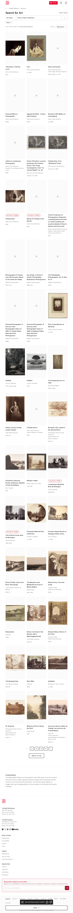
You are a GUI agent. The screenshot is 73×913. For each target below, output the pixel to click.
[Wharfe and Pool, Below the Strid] (36, 707)
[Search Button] (61, 2)
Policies (4, 843)
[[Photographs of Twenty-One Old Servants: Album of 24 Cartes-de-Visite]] (15, 256)
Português (22, 898)
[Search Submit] (64, 18)
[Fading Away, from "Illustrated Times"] (57, 142)
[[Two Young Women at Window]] (57, 305)
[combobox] (39, 18)
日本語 (50, 898)
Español (14, 898)
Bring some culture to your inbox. (15, 882)
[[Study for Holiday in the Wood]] (36, 196)
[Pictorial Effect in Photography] (15, 95)
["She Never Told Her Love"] (15, 48)
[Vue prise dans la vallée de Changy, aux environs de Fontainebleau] (57, 707)
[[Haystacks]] (15, 613)
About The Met (6, 835)
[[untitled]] (57, 662)
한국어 (56, 898)
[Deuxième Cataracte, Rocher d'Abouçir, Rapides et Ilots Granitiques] (15, 462)
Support (4, 851)
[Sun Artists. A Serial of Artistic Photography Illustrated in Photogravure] (36, 256)
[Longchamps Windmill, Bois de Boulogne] (57, 462)
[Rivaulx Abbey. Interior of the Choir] (57, 613)
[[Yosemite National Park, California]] (36, 513)
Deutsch (43, 898)
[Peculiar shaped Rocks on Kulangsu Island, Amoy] (57, 513)
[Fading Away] (15, 196)
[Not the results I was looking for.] (50, 902)
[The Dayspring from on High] (57, 362)
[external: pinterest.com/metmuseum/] (7, 829)
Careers (4, 866)
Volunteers (5, 869)
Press (3, 846)
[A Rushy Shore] (36, 409)
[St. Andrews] (15, 707)
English (8, 898)
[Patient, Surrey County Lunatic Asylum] (15, 409)
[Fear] (36, 48)
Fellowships (5, 872)
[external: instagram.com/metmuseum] (10, 829)
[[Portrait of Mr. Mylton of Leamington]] (57, 95)
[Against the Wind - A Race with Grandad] (36, 95)
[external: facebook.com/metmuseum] (2, 829)
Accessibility (5, 841)
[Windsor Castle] (36, 462)
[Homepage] (7, 3)
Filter (35, 908)
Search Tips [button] (62, 12)
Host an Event (6, 856)
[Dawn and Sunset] (57, 48)
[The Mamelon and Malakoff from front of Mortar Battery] (36, 563)
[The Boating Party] (15, 662)
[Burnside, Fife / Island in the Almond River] (57, 409)
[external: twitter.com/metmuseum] (5, 829)
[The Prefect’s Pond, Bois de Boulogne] (15, 513)
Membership (5, 853)
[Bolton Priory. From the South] (57, 563)
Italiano (37, 898)
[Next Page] (51, 749)
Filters (8, 22)
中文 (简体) (63, 898)
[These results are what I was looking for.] (47, 902)
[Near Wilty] (36, 662)
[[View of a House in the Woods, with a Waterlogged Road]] (36, 613)
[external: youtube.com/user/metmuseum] (15, 829)
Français (30, 898)
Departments (5, 838)
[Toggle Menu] (65, 2)
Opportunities (6, 864)
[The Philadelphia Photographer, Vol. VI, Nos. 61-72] (57, 256)
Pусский (8, 903)
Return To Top (36, 756)
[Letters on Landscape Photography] (15, 142)
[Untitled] (15, 362)
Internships (5, 875)
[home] (6, 8)
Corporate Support (7, 859)
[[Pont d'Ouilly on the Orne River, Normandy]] (15, 563)
